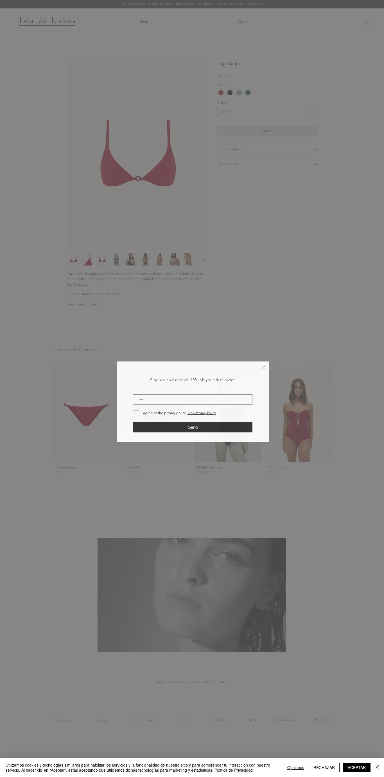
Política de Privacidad (233, 770)
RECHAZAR (324, 767)
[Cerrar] (377, 767)
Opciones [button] (295, 767)
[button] (263, 367)
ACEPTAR (357, 767)
